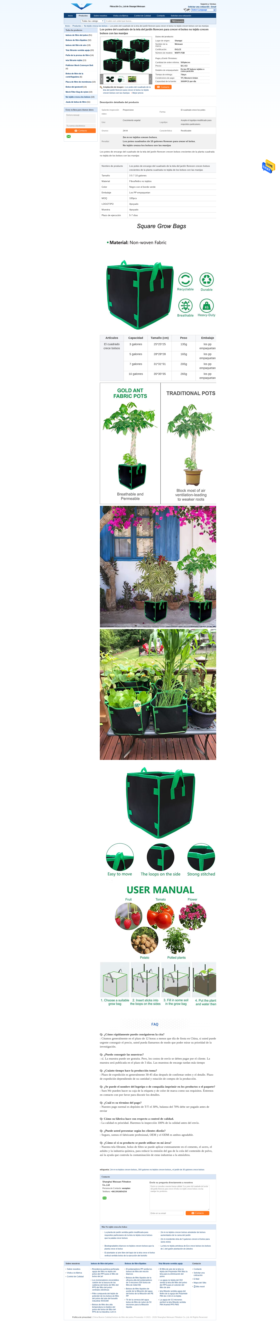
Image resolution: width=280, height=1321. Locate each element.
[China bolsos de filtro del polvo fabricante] (87, 6)
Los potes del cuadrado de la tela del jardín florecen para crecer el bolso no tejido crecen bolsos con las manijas (127, 90)
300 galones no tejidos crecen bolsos (154, 1170)
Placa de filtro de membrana (79, 82)
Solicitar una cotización (198, 7)
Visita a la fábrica (120, 16)
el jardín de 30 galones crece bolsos (188, 1170)
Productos (83, 16)
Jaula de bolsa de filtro (76, 102)
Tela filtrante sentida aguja (78, 50)
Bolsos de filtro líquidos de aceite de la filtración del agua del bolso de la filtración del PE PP (139, 1292)
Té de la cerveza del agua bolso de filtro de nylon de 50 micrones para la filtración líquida (139, 1303)
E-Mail (196, 1279)
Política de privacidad (81, 1317)
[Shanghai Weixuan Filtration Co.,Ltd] (214, 10)
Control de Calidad (142, 16)
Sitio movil (200, 1286)
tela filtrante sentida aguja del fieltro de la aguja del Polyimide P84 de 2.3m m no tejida (173, 1293)
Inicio (70, 16)
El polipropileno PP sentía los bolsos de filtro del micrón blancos (139, 1271)
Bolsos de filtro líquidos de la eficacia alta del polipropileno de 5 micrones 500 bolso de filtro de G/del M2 (139, 1281)
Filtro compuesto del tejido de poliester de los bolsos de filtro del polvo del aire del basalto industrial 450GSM (105, 1297)
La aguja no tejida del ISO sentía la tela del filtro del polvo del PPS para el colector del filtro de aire (173, 1284)
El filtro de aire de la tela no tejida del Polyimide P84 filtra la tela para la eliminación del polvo (173, 1273)
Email (213, 7)
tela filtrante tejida (74, 60)
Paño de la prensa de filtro (78, 55)
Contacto (161, 16)
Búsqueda (179, 21)
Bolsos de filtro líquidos (76, 40)
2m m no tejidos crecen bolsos (123, 1170)
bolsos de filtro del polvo (77, 35)
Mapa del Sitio (200, 1283)
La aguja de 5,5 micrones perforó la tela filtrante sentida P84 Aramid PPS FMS (173, 1302)
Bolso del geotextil (74, 87)
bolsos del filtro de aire (76, 45)
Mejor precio (137, 93)
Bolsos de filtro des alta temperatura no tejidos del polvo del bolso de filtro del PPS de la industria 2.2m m (104, 1308)
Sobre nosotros (100, 16)
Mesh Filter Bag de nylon (77, 92)
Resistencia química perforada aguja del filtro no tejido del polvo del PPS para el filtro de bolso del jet (105, 1273)
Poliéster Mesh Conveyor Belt (79, 65)
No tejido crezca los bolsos (96, 26)
